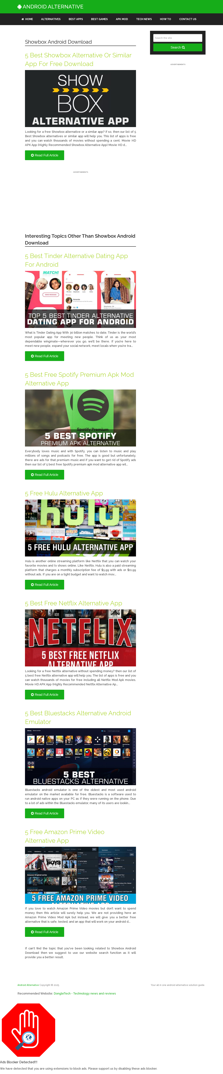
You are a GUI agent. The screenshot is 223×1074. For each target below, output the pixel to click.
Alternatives (51, 19)
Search (176, 47)
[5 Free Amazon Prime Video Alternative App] (80, 875)
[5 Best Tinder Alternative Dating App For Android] (80, 299)
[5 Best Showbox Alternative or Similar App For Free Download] (80, 98)
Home (29, 19)
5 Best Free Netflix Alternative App (73, 603)
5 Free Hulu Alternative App (64, 493)
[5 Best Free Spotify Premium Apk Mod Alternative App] (80, 418)
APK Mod (122, 19)
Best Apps (76, 19)
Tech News (144, 19)
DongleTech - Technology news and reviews (85, 993)
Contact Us (187, 19)
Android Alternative (52, 6)
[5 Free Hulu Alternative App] (80, 527)
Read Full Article (46, 155)
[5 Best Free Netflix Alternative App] (80, 637)
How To (165, 19)
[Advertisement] (80, 196)
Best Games (99, 19)
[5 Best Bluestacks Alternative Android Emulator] (80, 756)
